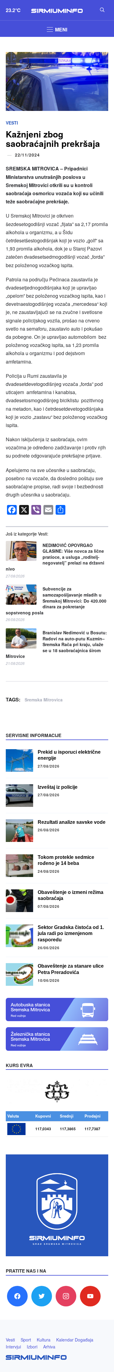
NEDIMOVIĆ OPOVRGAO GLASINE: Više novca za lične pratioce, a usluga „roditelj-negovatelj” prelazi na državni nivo (55, 557)
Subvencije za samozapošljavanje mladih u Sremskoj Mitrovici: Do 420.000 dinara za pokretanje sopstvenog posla (56, 600)
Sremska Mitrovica (44, 700)
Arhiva (49, 1347)
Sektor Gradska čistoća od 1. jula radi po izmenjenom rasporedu (71, 934)
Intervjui (13, 1347)
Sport (26, 1340)
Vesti (12, 123)
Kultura (43, 1340)
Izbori (32, 1347)
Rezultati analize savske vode (71, 822)
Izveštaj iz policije (58, 787)
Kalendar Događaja (74, 1340)
